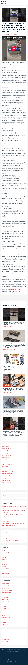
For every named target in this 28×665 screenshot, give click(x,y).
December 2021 (5, 573)
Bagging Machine (5, 446)
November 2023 (5, 557)
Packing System (5, 466)
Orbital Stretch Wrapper (7, 464)
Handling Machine (6, 457)
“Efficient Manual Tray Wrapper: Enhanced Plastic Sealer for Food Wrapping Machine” (13, 411)
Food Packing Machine (7, 34)
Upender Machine (5, 487)
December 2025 (5, 552)
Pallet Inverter (5, 468)
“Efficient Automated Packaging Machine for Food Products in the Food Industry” (13, 368)
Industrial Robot (5, 459)
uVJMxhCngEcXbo (6, 535)
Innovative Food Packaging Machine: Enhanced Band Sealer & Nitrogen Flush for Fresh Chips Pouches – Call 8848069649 (13, 433)
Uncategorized (5, 484)
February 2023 (5, 564)
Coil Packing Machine (6, 450)
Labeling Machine (5, 462)
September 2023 (5, 561)
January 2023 (4, 566)
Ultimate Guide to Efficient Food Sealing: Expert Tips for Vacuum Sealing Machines (13, 390)
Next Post (24, 298)
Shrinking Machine (6, 478)
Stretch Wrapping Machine (7, 482)
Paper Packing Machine (7, 473)
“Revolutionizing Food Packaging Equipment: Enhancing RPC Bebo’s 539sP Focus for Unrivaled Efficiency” (14, 345)
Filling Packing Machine (7, 453)
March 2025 (4, 555)
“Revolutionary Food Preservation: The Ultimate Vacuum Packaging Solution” (13, 323)
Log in (3, 634)
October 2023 (5, 559)
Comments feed (5, 639)
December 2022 (5, 568)
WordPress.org (5, 641)
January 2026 (4, 550)
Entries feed (4, 637)
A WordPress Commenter (7, 540)
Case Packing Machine (6, 448)
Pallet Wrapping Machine (7, 471)
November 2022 (5, 571)
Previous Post (4, 298)
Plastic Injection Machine (7, 475)
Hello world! (14, 535)
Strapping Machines (6, 480)
